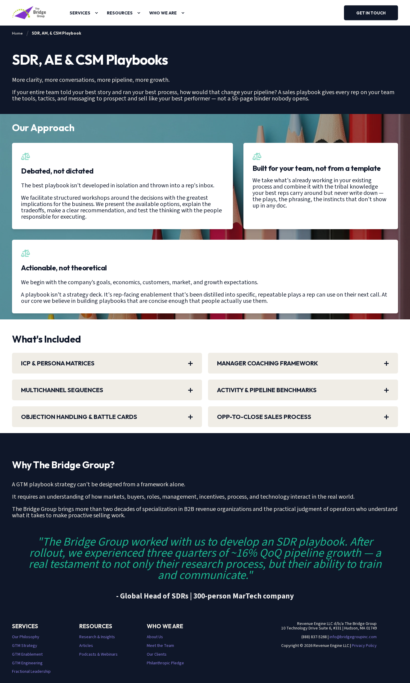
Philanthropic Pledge (165, 663)
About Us (155, 637)
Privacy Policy (364, 646)
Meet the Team (160, 646)
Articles (86, 646)
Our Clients (157, 654)
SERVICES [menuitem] (80, 13)
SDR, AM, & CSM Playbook (56, 33)
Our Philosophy (25, 637)
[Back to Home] (29, 12)
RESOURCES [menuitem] (120, 13)
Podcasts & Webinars (98, 654)
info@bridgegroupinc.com (353, 637)
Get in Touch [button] (371, 12)
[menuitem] (96, 13)
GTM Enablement (27, 654)
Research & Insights (97, 637)
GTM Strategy (24, 646)
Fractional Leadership (31, 671)
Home (17, 33)
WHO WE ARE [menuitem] (163, 13)
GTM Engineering (27, 663)
